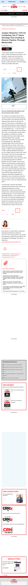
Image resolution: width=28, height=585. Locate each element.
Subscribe (5, 567)
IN (6, 6)
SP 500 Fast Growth (20, 13)
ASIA (4, 6)
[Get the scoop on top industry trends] (8, 519)
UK (21, 6)
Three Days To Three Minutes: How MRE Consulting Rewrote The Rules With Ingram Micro (14, 288)
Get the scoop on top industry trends (11, 513)
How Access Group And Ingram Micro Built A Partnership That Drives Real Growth (13, 272)
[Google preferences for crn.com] (7, 49)
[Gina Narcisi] (5, 227)
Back (5, 69)
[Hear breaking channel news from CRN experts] (8, 530)
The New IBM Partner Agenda (8, 495)
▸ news (7, 25)
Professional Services (7, 257)
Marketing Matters (15, 253)
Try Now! (22, 1)
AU (8, 6)
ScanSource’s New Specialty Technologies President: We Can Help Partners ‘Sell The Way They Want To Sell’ (13, 277)
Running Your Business (8, 29)
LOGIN (23, 10)
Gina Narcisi (5, 45)
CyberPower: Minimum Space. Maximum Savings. (13, 367)
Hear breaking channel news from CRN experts (13, 524)
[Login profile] (26, 10)
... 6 (8, 73)
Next (14, 73)
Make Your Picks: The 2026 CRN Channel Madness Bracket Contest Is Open (13, 283)
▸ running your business (15, 25)
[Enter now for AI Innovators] (8, 398)
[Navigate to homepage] (14, 8)
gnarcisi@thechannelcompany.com (11, 242)
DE (19, 6)
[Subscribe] (17, 571)
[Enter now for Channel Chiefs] (8, 408)
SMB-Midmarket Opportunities (9, 255)
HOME (3, 25)
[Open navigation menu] (2, 10)
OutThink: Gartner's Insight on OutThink (11, 377)
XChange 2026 (11, 13)
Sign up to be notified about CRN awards (12, 387)
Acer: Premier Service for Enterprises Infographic (13, 364)
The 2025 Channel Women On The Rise (14, 291)
